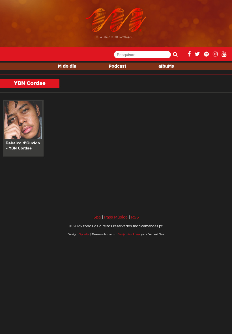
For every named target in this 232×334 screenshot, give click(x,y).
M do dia (67, 66)
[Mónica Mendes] (116, 23)
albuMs (166, 66)
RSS (135, 217)
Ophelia (84, 234)
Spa (97, 217)
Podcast (117, 66)
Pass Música (116, 217)
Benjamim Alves (129, 234)
